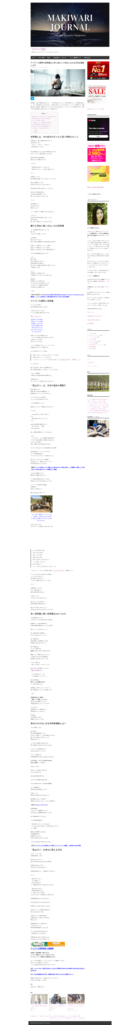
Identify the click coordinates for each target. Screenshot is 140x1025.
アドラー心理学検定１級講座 (42, 948)
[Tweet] (32, 99)
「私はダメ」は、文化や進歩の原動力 (41, 122)
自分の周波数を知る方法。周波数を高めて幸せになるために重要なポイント (54, 974)
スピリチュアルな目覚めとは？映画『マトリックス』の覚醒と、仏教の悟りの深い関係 (58, 845)
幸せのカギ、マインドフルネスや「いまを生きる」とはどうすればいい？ (76, 1006)
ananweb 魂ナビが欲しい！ (94, 320)
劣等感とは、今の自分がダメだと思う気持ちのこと (44, 116)
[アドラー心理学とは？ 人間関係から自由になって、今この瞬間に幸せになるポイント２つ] (57, 999)
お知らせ (91, 333)
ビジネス (91, 339)
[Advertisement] (41, 538)
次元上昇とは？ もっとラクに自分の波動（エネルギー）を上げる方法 (67, 1018)
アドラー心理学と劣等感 (37, 120)
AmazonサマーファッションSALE (95, 109)
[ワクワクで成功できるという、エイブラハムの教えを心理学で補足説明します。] (39, 999)
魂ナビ (49, 57)
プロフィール (90, 312)
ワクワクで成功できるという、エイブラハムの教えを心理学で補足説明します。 (39, 1006)
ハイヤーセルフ (41, 67)
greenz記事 (90, 323)
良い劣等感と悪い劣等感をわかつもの (41, 124)
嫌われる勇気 (35, 670)
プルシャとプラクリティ (41, 805)
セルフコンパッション (94, 335)
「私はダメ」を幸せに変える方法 (40, 128)
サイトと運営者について (75, 57)
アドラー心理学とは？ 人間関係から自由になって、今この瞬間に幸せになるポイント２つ (57, 1006)
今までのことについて (94, 316)
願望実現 (91, 346)
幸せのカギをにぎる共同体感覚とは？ (41, 126)
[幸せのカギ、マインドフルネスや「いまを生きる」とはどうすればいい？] (76, 999)
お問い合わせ (87, 57)
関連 (35, 132)
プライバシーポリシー (92, 366)
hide (46, 113)
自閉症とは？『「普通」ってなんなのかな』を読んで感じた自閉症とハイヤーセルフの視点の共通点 (56, 1016)
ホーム (33, 57)
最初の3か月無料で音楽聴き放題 (95, 187)
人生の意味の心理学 (64, 359)
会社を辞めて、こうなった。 (60, 57)
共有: (35, 130)
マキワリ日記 (38, 49)
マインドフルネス (93, 341)
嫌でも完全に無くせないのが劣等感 (40, 118)
